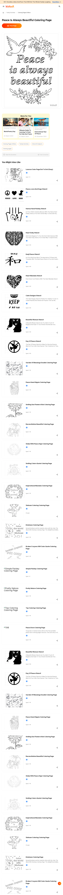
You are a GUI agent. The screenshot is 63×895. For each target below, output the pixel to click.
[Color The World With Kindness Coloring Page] (14, 531)
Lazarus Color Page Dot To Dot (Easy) (39, 169)
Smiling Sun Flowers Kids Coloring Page (40, 404)
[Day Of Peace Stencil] (14, 347)
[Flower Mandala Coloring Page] (14, 697)
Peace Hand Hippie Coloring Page (38, 382)
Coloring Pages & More (9, 144)
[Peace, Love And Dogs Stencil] (14, 195)
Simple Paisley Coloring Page (36, 569)
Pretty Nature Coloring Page (36, 588)
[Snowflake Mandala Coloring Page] (14, 716)
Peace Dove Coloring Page (35, 627)
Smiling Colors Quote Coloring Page (39, 463)
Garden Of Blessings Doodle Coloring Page (41, 362)
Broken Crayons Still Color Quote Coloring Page (41, 548)
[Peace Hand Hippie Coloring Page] (14, 388)
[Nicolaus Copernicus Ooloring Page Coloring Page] (14, 657)
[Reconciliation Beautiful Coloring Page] (14, 429)
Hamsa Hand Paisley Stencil (36, 209)
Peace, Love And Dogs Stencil (36, 189)
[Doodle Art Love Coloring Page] (14, 677)
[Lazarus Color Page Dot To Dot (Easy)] (14, 175)
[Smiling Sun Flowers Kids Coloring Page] (14, 410)
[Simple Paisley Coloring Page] (14, 574)
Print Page (13, 26)
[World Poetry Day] (10, 122)
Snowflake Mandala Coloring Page (38, 710)
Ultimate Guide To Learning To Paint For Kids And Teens (25, 132)
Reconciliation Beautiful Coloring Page (40, 424)
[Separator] (59, 883)
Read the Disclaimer (11, 154)
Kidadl (4, 12)
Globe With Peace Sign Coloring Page (39, 444)
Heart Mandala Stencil (34, 276)
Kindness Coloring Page (34, 525)
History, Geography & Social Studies (41, 128)
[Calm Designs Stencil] (14, 301)
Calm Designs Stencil (33, 295)
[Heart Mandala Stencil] (14, 281)
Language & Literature (10, 128)
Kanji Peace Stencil (33, 254)
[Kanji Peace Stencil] (14, 260)
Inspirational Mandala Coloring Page (39, 486)
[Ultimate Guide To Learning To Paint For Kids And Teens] (25, 122)
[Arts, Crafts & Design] (27, 173)
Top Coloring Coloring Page (36, 608)
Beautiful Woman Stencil (35, 320)
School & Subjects (37, 144)
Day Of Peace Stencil (33, 341)
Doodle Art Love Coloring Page (37, 671)
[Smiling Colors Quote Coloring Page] (14, 469)
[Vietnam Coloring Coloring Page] (14, 511)
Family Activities (11, 12)
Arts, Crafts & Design (25, 128)
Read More (55, 2)
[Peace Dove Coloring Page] (14, 633)
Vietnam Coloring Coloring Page (37, 505)
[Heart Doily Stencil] (14, 238)
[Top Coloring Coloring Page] (14, 614)
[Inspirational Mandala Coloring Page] (14, 491)
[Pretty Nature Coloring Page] (14, 594)
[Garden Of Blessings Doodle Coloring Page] (14, 368)
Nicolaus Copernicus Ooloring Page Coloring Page (42, 653)
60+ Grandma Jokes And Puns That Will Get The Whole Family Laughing (27, 2)
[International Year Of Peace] (41, 122)
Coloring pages (7, 148)
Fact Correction (44, 154)
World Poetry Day (9, 131)
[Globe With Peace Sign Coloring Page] (14, 449)
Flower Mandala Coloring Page (37, 691)
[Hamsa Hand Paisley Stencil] (14, 214)
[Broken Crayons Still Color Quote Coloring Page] (14, 552)
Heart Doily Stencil (32, 233)
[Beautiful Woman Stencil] (14, 325)
